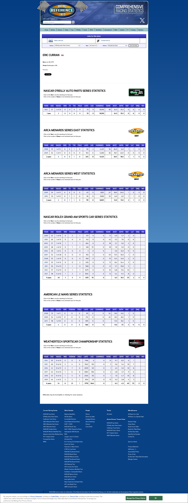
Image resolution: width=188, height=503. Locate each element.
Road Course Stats (133, 426)
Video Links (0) (58, 40)
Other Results (68, 410)
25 (72, 383)
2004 (46, 251)
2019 (46, 379)
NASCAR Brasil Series (70, 454)
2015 (46, 364)
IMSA (115, 30)
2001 (46, 239)
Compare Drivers (90, 419)
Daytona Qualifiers (69, 414)
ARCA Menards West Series (51, 421)
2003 (46, 247)
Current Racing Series (50, 410)
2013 (46, 274)
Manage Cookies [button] (133, 459)
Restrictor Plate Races (134, 429)
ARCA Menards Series (49, 426)
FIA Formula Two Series (71, 466)
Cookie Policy (55, 496)
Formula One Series (49, 439)
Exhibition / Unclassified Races (73, 472)
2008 (46, 149)
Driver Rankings (90, 421)
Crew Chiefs (89, 426)
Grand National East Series (72, 421)
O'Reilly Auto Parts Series (50, 416)
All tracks (109, 414)
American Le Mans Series (71, 446)
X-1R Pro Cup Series (70, 449)
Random (140, 30)
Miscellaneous (132, 410)
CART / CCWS (68, 424)
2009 (46, 153)
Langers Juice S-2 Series (71, 436)
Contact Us (131, 436)
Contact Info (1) (105, 40)
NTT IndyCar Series (48, 436)
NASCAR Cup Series (49, 414)
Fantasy (133, 30)
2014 (46, 360)
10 (57, 266)
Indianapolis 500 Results (71, 431)
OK (156, 498)
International (108, 30)
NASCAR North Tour (70, 426)
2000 (46, 236)
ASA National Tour (69, 464)
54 (59, 383)
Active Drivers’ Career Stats (116, 419)
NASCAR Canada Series (50, 429)
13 (57, 270)
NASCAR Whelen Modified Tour (52, 431)
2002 (46, 243)
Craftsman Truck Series (49, 419)
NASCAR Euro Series (70, 477)
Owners (60, 30)
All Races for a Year (133, 414)
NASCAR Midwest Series (71, 456)
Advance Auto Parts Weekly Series (53, 434)
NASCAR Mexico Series (71, 474)
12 (57, 274)
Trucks (85, 30)
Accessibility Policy (133, 451)
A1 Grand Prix (68, 439)
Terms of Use (132, 454)
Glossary (45, 69)
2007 (46, 255)
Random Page (132, 421)
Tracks (66, 30)
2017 (46, 372)
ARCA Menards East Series (51, 424)
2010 (46, 196)
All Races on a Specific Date (136, 416)
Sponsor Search (132, 441)
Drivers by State (90, 416)
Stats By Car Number (134, 434)
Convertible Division (70, 419)
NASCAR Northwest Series (72, 461)
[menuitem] (138, 449)
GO (73, 22)
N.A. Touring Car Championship (73, 441)
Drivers (53, 30)
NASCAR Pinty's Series (113, 430)
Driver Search (50, 19)
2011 (46, 266)
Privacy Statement (133, 446)
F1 (127, 30)
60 (59, 277)
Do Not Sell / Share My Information (138, 456)
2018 (46, 376)
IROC (65, 434)
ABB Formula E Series (70, 487)
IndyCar (122, 30)
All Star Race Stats (133, 431)
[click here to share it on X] (143, 20)
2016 (46, 368)
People (88, 410)
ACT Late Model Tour (70, 484)
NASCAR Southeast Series (72, 451)
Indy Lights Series (69, 479)
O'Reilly (78, 30)
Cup (72, 30)
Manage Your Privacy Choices (136, 498)
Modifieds (99, 30)
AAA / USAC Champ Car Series (73, 429)
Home (46, 30)
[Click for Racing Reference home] (94, 12)
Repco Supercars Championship (73, 482)
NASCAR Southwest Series (72, 459)
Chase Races (131, 424)
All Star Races (68, 416)
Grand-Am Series (69, 444)
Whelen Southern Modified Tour (73, 469)
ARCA (91, 30)
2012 (46, 109)
